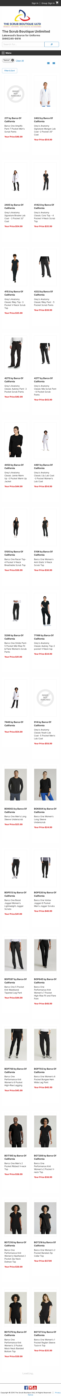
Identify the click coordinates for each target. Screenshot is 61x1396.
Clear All (20, 60)
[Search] (51, 44)
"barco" (6, 60)
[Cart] (57, 3)
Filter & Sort (9, 71)
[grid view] (54, 63)
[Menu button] (3, 53)
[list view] (48, 63)
